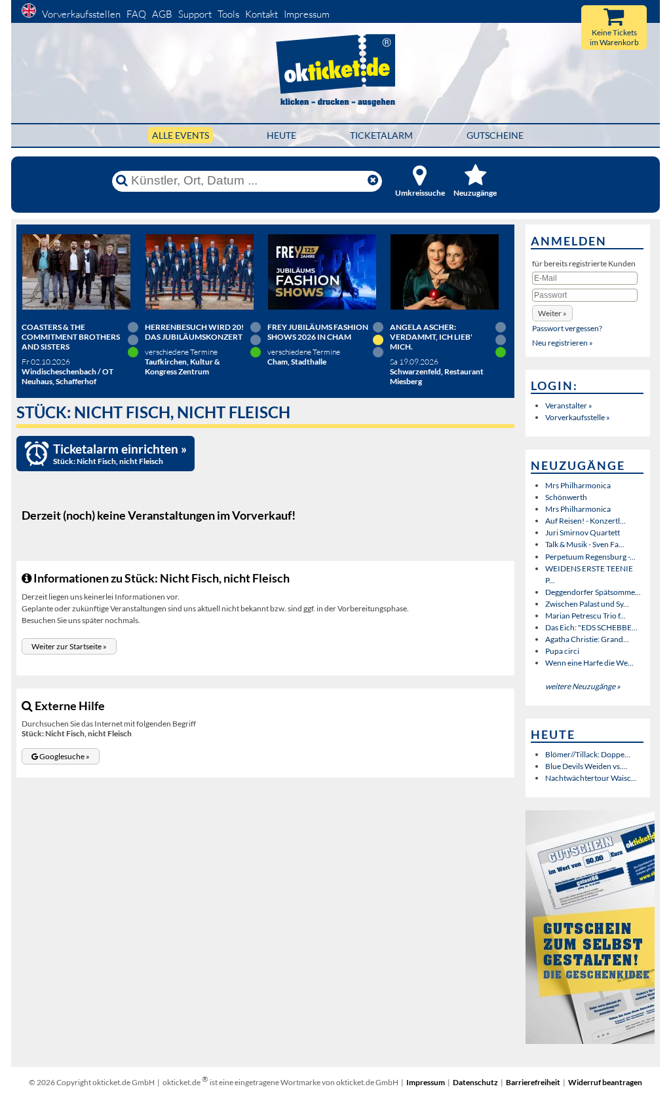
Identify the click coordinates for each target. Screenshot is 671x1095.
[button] (69, 646)
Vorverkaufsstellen (81, 14)
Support (195, 14)
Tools (228, 14)
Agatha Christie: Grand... (587, 639)
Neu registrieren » (562, 343)
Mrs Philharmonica (578, 485)
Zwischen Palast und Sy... (587, 604)
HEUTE (281, 135)
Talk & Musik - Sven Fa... (584, 544)
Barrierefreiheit (533, 1082)
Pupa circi (562, 651)
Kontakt (261, 14)
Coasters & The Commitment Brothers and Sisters (71, 336)
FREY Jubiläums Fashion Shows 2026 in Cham (317, 332)
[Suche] (122, 180)
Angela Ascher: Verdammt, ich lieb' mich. (431, 336)
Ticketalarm (381, 135)
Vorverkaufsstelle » (577, 417)
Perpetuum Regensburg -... (590, 557)
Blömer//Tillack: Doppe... (587, 754)
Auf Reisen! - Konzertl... (585, 521)
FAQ (136, 14)
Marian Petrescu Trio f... (585, 615)
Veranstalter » (568, 405)
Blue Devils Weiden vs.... (586, 766)
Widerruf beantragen (605, 1082)
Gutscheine (495, 135)
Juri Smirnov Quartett (582, 532)
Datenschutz (475, 1082)
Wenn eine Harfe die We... (589, 663)
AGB (162, 14)
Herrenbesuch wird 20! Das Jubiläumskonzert (194, 332)
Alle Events (180, 135)
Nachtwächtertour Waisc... (591, 778)
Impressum (307, 14)
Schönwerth (566, 497)
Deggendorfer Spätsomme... (593, 592)
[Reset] (372, 180)
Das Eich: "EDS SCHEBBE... (591, 627)
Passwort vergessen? (567, 328)
